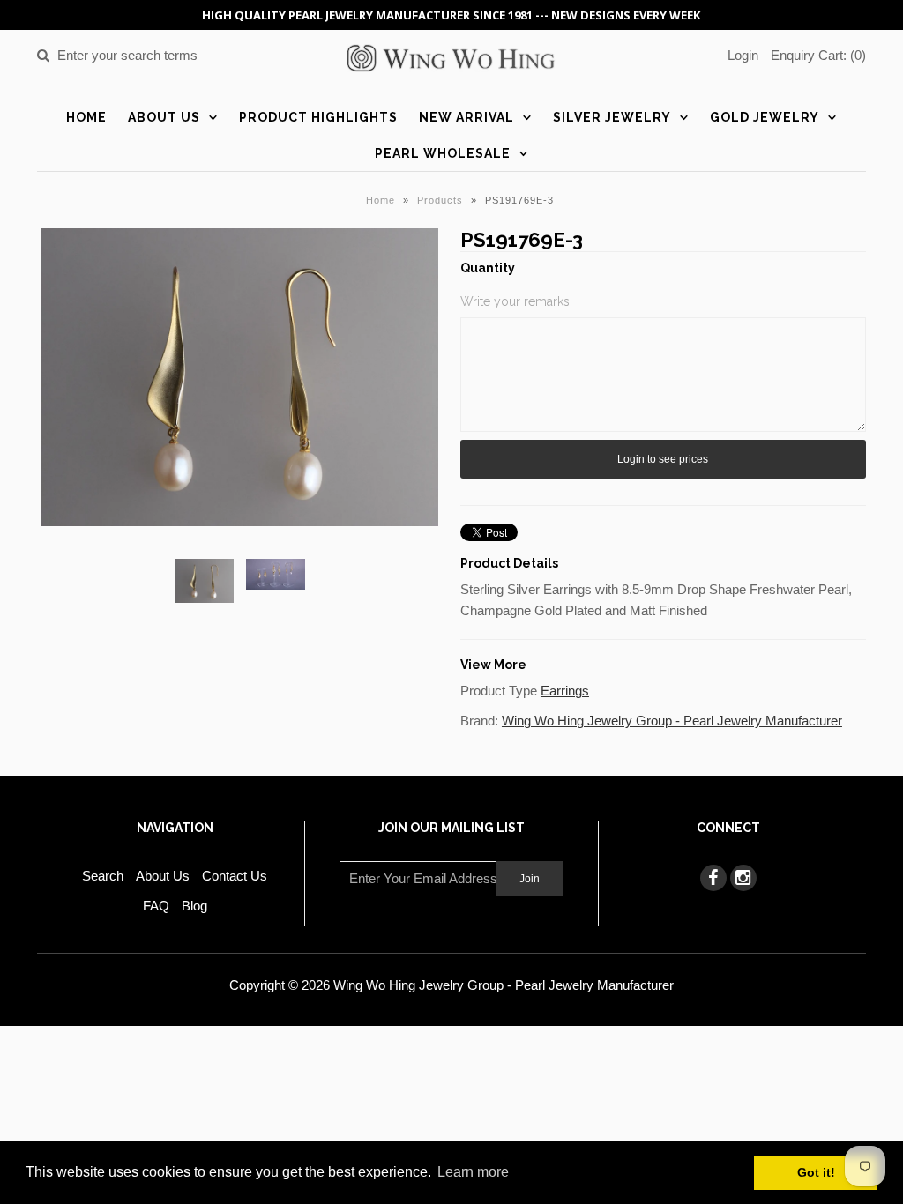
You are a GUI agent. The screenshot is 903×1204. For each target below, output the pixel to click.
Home (86, 117)
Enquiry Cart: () (818, 55)
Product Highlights (318, 117)
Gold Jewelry (764, 117)
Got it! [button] (816, 1172)
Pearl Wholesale (443, 153)
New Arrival (466, 117)
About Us (164, 117)
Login (743, 55)
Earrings (565, 690)
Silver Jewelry (612, 117)
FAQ (156, 905)
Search (102, 875)
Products (440, 200)
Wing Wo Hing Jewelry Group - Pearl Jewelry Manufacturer (672, 720)
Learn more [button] (473, 1171)
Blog (194, 905)
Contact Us (234, 875)
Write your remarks (515, 301)
